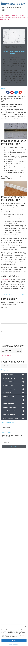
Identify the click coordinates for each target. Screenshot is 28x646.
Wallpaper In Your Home (13, 414)
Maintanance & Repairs (13, 396)
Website (3, 338)
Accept (14, 640)
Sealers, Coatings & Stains (13, 410)
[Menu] (3, 10)
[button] (26, 627)
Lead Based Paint (13, 392)
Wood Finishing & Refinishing (13, 418)
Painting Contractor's (13, 403)
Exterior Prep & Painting (13, 378)
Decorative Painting (13, 374)
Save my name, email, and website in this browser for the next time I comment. (12, 346)
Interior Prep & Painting (13, 389)
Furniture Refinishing (13, 381)
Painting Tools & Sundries (13, 407)
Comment (4, 307)
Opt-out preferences (13, 644)
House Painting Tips (13, 385)
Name (3, 326)
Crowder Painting (6, 279)
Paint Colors (13, 400)
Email (3, 332)
